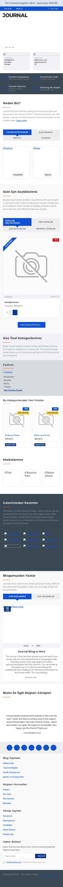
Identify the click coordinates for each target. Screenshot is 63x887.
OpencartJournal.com (50, 876)
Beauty (17, 138)
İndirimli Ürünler (46, 229)
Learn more (21, 120)
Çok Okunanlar (45, 596)
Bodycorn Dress (12, 435)
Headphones (12, 302)
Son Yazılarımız (17, 596)
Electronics (46, 132)
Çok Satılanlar (17, 229)
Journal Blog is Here (31, 651)
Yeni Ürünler (46, 222)
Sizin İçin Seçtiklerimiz (12, 222)
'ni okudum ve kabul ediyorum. (26, 862)
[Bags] (50, 533)
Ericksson (8, 297)
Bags (48, 174)
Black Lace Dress (42, 435)
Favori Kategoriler (17, 132)
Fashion (45, 138)
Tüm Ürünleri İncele (30, 325)
